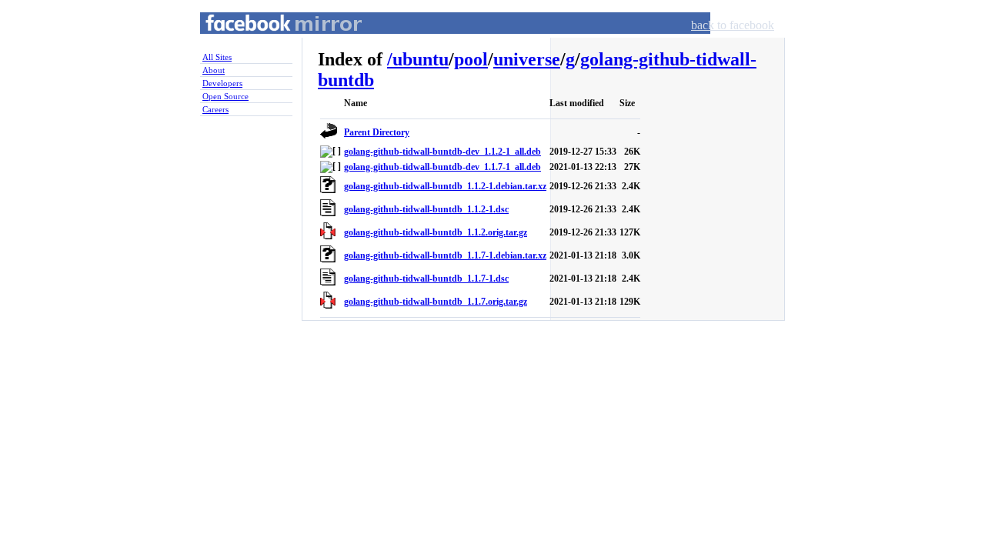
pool (471, 59)
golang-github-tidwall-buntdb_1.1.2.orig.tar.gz (435, 232)
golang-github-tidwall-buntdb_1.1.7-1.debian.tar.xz (445, 255)
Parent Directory (376, 132)
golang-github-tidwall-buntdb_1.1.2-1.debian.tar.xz (445, 186)
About (213, 70)
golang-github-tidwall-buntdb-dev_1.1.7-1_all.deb (442, 167)
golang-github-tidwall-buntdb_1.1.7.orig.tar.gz (435, 301)
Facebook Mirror (269, 41)
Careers (215, 109)
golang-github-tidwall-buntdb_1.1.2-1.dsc (426, 209)
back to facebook (732, 25)
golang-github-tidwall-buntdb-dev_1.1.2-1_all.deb (442, 151)
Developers (222, 83)
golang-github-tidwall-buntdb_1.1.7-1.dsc (426, 278)
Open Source (225, 96)
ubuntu (420, 59)
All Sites (217, 57)
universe (526, 59)
